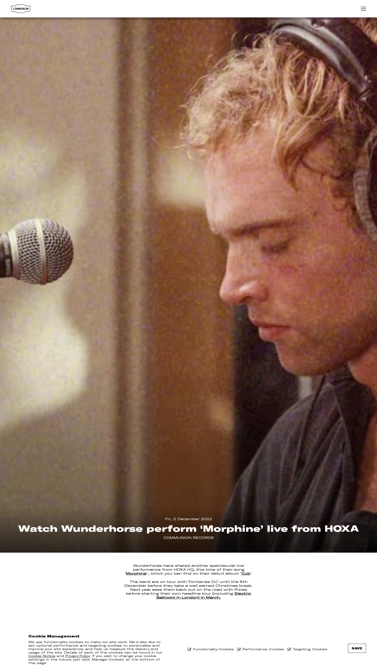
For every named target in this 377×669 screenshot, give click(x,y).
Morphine (136, 573)
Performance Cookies (263, 649)
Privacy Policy (77, 656)
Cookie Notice (41, 656)
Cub (246, 573)
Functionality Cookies (213, 649)
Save (357, 648)
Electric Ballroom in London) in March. (203, 595)
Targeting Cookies (310, 649)
